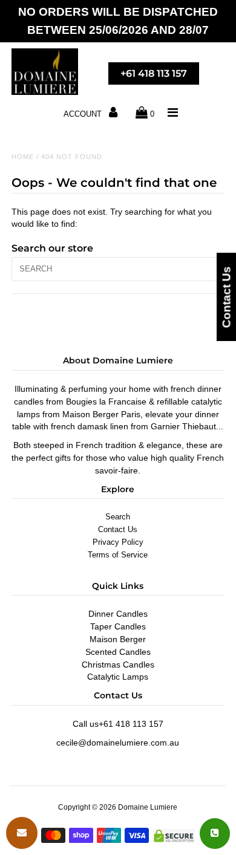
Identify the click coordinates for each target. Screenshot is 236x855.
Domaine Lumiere (147, 807)
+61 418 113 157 (153, 73)
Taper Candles (118, 626)
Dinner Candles (118, 614)
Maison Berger (118, 639)
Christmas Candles (118, 664)
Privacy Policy (118, 542)
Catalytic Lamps (117, 676)
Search (117, 516)
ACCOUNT (84, 114)
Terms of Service (118, 554)
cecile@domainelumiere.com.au (117, 742)
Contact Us (117, 529)
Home (22, 156)
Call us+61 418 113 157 (118, 724)
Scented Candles (118, 652)
